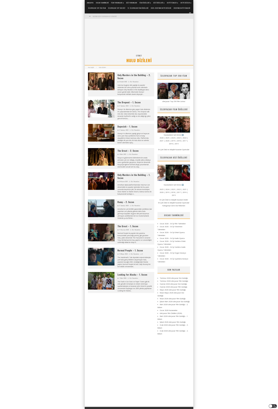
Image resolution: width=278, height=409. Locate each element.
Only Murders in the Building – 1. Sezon (133, 176)
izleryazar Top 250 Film (97, 8)
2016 (171, 144)
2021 (162, 141)
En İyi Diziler (185, 3)
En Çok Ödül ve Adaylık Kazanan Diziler (174, 200)
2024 (173, 138)
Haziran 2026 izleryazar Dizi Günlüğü (105, 16)
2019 (173, 141)
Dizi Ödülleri (158, 3)
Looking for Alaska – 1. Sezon (132, 274)
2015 (177, 144)
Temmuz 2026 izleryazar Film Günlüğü (174, 281)
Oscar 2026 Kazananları (168, 310)
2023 (179, 138)
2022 (185, 138)
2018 (179, 141)
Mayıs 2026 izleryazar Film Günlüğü (173, 290)
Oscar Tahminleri (102, 3)
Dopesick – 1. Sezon (127, 126)
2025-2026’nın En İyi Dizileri (161, 8)
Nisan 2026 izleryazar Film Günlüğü (173, 298)
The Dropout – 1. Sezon (129, 102)
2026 (162, 138)
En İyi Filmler (172, 3)
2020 (167, 141)
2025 (167, 138)
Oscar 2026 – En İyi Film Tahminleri (173, 224)
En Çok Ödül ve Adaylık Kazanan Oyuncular (173, 149)
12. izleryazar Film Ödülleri (138, 8)
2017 (185, 141)
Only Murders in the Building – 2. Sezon (134, 76)
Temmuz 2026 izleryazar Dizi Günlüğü (174, 278)
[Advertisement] (139, 38)
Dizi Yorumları (131, 3)
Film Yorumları (116, 3)
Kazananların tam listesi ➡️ (174, 185)
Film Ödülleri (144, 3)
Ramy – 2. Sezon (125, 202)
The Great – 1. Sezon (127, 226)
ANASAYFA (90, 3)
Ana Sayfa (91, 67)
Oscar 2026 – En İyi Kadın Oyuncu (172, 238)
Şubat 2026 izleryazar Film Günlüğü (173, 322)
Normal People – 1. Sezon (130, 250)
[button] (273, 406)
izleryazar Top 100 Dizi (116, 8)
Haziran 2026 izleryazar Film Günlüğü (173, 287)
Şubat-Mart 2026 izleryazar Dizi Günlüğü (175, 301)
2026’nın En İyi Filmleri (182, 8)
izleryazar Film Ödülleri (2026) (171, 313)
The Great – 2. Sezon (128, 150)
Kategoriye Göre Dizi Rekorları (173, 205)
